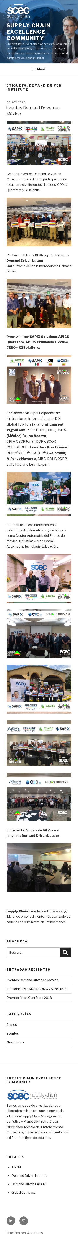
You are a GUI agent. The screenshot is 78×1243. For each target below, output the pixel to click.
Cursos (11, 1025)
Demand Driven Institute (29, 1176)
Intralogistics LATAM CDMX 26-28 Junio (36, 989)
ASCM (16, 1167)
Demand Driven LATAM (28, 1184)
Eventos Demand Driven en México (32, 980)
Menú (41, 69)
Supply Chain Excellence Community (28, 31)
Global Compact (23, 1192)
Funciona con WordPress (24, 1233)
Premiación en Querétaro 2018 (29, 998)
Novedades (15, 1042)
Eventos (12, 1033)
